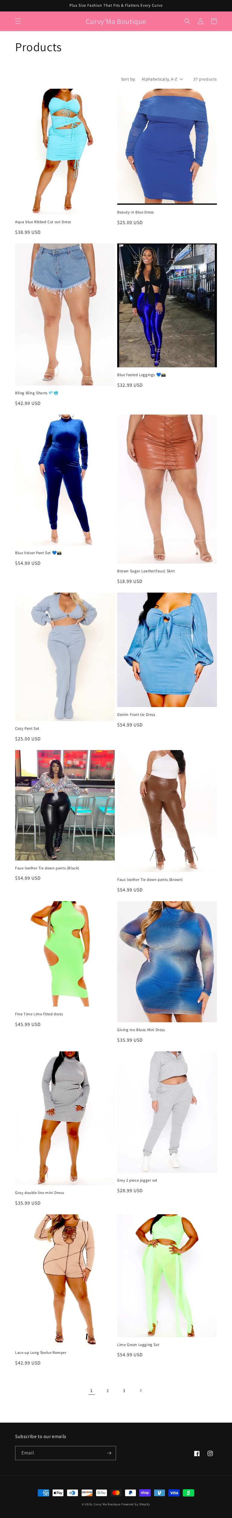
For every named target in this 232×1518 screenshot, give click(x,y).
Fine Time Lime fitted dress (39, 1014)
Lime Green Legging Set (138, 1344)
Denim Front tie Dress (136, 714)
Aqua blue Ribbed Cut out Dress (43, 222)
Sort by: (128, 79)
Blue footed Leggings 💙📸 (141, 374)
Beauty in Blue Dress (135, 212)
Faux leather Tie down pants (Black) (47, 868)
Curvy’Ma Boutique (107, 1504)
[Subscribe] (109, 1453)
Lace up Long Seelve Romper (40, 1352)
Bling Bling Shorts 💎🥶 (37, 393)
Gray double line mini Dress (39, 1192)
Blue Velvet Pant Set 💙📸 (38, 553)
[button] (18, 21)
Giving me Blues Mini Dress (141, 1029)
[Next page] (140, 1390)
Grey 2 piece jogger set (137, 1180)
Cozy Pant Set (27, 728)
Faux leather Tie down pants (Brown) (150, 879)
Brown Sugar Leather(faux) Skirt (146, 571)
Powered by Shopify (135, 1504)
